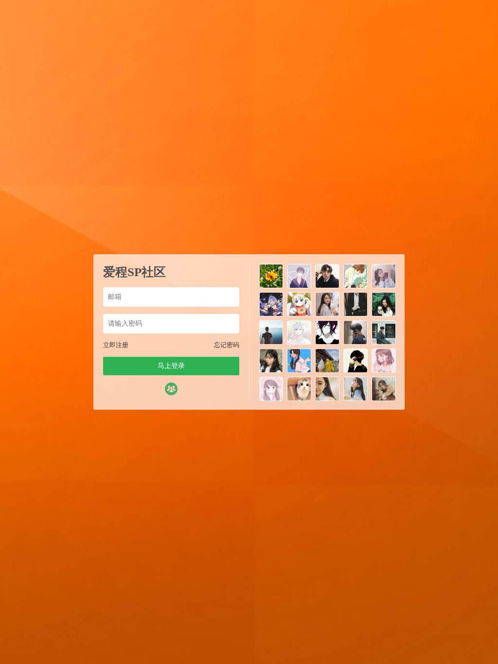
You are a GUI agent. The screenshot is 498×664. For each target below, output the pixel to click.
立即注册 (115, 345)
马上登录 (171, 365)
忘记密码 (226, 345)
